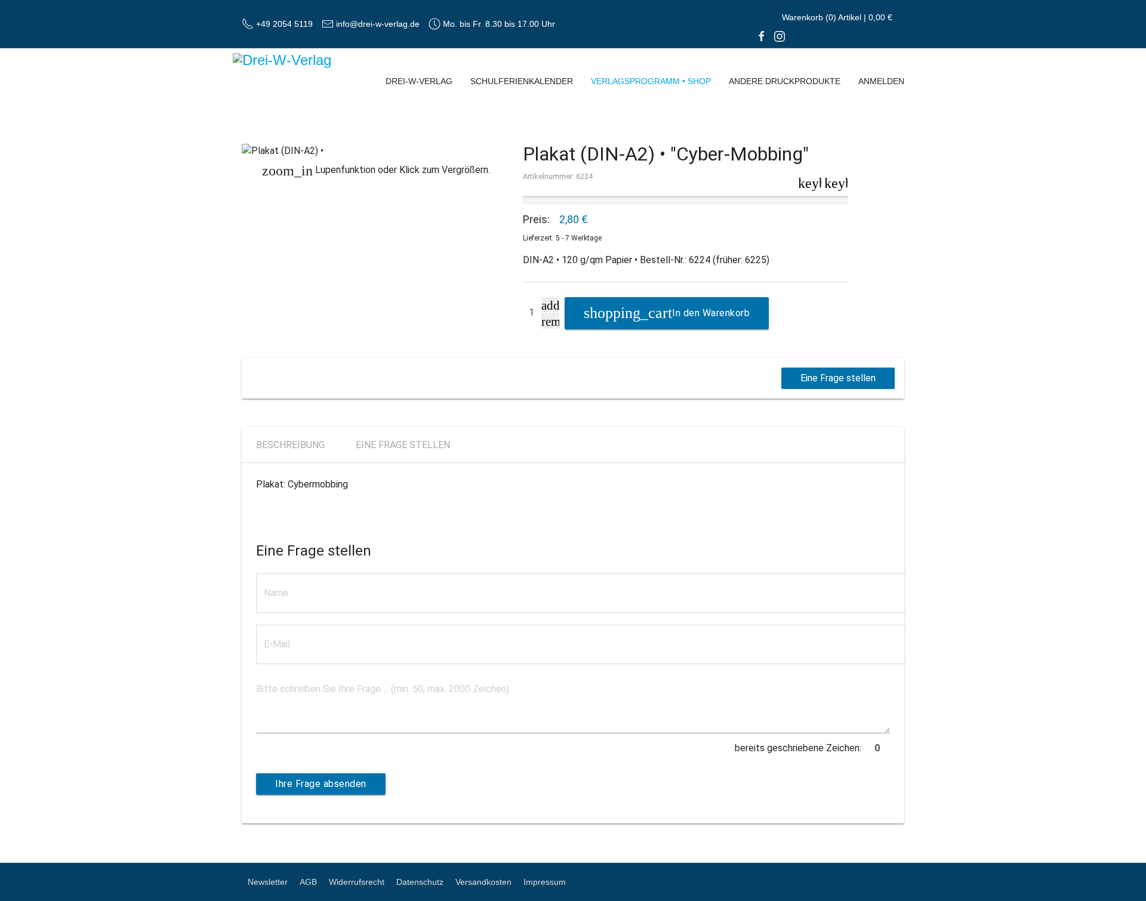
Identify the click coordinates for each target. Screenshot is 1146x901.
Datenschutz (419, 882)
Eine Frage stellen (838, 378)
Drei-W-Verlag (419, 81)
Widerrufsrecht (356, 882)
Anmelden (881, 81)
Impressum (544, 882)
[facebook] (762, 36)
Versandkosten (483, 882)
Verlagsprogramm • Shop (651, 81)
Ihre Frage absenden (320, 783)
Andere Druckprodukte (784, 81)
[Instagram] (779, 36)
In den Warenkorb (711, 313)
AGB (308, 882)
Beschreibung (290, 444)
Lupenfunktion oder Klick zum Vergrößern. (376, 170)
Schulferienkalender (521, 81)
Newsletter (268, 882)
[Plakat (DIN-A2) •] (376, 151)
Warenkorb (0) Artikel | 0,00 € (836, 17)
